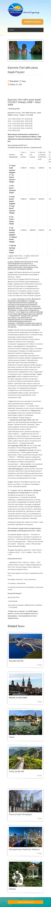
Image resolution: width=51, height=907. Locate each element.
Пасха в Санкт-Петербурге (20, 814)
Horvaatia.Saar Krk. (16, 661)
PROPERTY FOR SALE (32, 22)
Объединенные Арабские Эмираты (24, 849)
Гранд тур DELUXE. (16, 771)
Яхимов (12, 889)
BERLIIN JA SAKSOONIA (18, 698)
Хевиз (11, 737)
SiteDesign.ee (28, 902)
